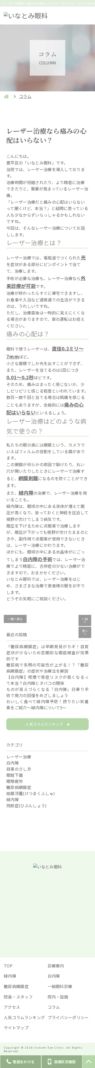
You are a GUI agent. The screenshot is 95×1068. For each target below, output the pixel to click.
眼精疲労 (14, 781)
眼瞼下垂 (14, 775)
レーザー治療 (18, 757)
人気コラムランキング (47, 724)
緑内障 (12, 799)
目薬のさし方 (18, 769)
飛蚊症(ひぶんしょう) (26, 805)
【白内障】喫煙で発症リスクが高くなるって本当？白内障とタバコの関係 (47, 680)
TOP (8, 966)
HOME (6, 96)
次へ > (85, 632)
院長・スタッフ (18, 997)
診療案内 (56, 966)
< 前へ (85, 620)
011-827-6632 (51, 901)
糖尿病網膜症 (18, 787)
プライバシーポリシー (68, 1017)
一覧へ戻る (15, 619)
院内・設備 (58, 997)
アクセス (12, 1007)
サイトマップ (16, 1027)
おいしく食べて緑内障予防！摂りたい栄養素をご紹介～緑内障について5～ (47, 704)
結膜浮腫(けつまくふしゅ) (30, 793)
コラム (54, 1007)
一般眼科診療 (60, 986)
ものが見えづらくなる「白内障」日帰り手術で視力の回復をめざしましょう (47, 692)
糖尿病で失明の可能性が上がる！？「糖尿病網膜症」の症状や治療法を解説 (47, 668)
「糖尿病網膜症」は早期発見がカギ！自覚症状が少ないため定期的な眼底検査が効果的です (47, 652)
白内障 (12, 763)
